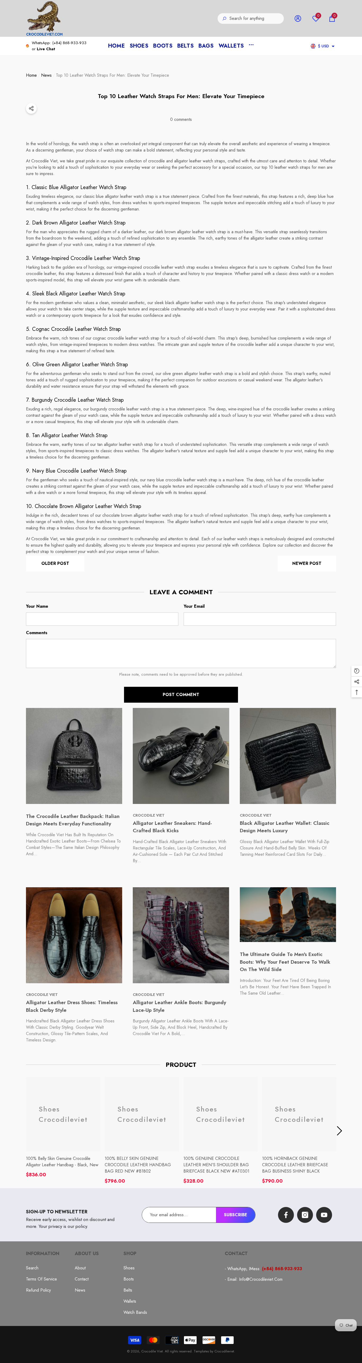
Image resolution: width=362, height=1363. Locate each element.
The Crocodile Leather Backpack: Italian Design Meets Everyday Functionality (73, 820)
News (46, 75)
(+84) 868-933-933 (69, 43)
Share (31, 108)
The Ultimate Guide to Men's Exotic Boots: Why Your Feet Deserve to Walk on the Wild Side (285, 962)
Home (31, 75)
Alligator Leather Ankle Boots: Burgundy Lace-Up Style (179, 1006)
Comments (36, 633)
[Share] (181, 108)
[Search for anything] (251, 18)
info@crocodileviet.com (260, 1279)
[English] (313, 46)
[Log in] (298, 18)
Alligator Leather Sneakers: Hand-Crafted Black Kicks (172, 827)
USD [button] (323, 46)
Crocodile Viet (152, 1351)
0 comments (181, 119)
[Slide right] (339, 1131)
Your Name (37, 606)
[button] (332, 18)
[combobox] (256, 18)
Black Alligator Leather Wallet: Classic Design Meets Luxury (284, 827)
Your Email (194, 606)
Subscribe (235, 1215)
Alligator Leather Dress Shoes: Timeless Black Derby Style (72, 1006)
